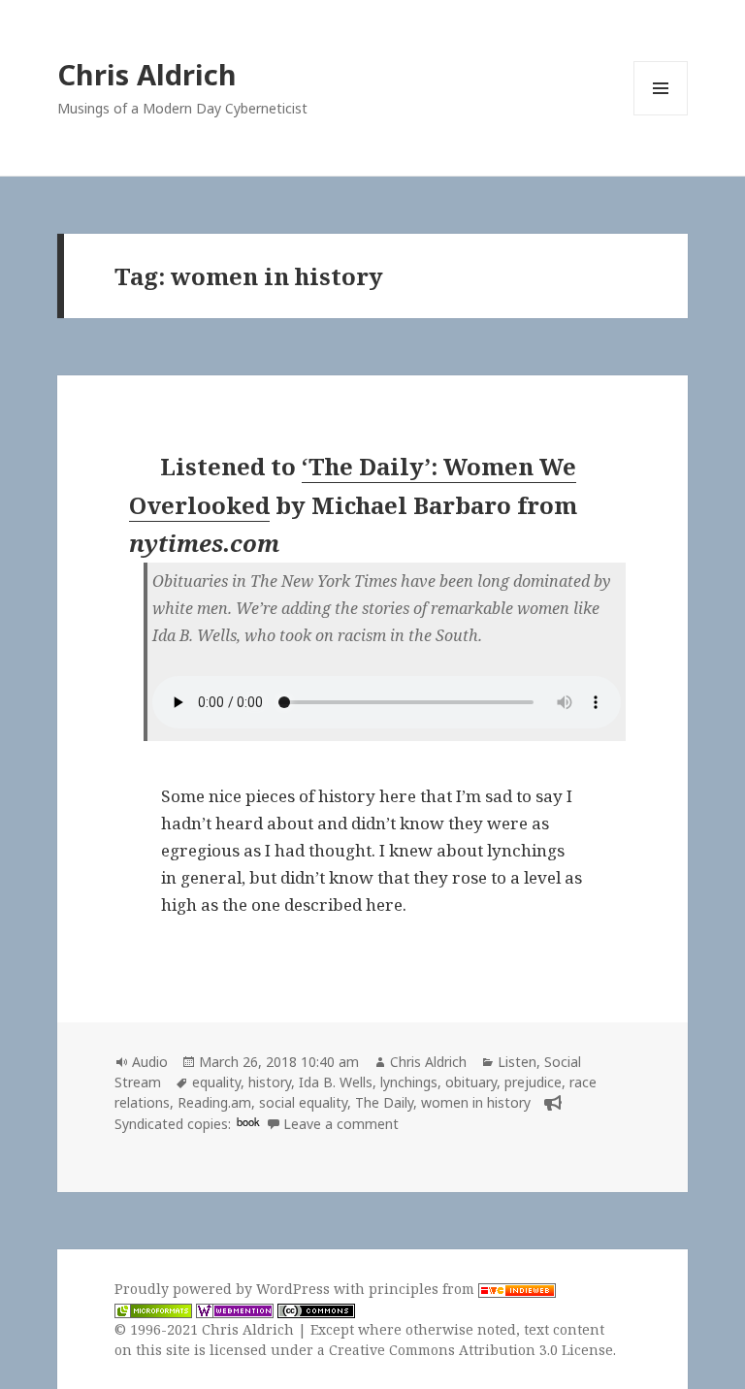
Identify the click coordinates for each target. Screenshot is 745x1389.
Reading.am (214, 1102)
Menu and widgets (661, 114)
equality (216, 1082)
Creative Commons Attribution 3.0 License (471, 1350)
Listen (517, 1061)
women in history (476, 1102)
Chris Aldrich (147, 74)
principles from (423, 1288)
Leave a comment (341, 1123)
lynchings (408, 1082)
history (269, 1082)
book (248, 1121)
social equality (303, 1102)
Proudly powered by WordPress (224, 1288)
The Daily (384, 1102)
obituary (471, 1082)
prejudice (533, 1082)
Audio (150, 1061)
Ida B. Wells (335, 1082)
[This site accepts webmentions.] (235, 1309)
